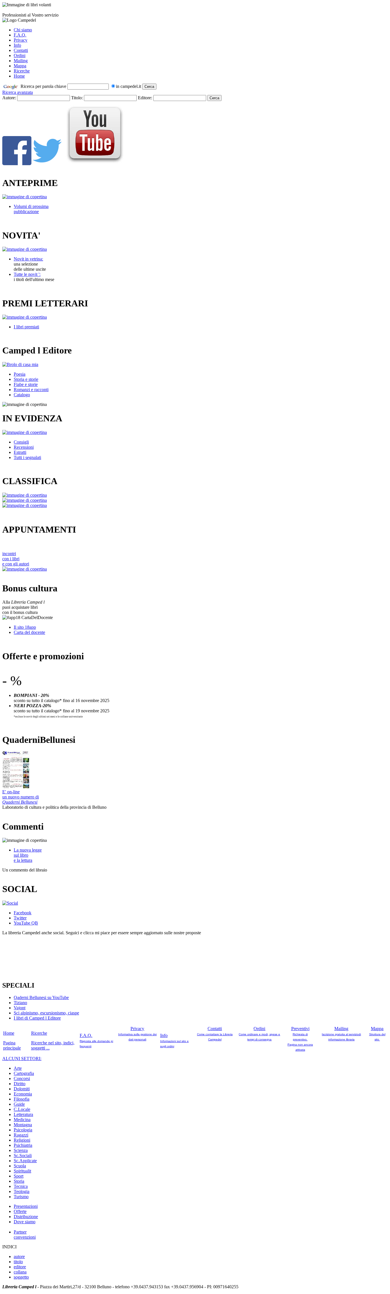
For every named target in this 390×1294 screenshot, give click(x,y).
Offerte (20, 1211)
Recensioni (24, 447)
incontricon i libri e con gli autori (15, 558)
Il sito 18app (25, 627)
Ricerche (22, 70)
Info (17, 45)
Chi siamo (23, 29)
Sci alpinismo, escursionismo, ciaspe (46, 1012)
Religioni (22, 1140)
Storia (19, 1181)
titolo (18, 1261)
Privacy (20, 40)
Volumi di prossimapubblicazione (31, 209)
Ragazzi (21, 1135)
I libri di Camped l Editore (37, 1018)
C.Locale (22, 1109)
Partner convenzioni (25, 1235)
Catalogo (22, 394)
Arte (18, 1068)
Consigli (21, 442)
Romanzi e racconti (31, 389)
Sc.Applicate (25, 1160)
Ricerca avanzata (17, 92)
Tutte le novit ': (27, 274)
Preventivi (300, 1028)
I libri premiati (26, 326)
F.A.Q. (20, 35)
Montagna (23, 1124)
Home (19, 76)
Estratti (20, 452)
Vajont (19, 1007)
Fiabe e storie (26, 384)
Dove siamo (24, 1221)
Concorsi (22, 1078)
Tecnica (21, 1186)
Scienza (21, 1150)
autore (19, 1256)
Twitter (20, 917)
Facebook (22, 912)
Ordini (19, 55)
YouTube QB (26, 923)
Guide (19, 1104)
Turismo (21, 1196)
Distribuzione (26, 1216)
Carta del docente (29, 632)
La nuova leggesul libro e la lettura (28, 855)
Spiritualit (22, 1170)
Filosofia (21, 1099)
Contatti (21, 50)
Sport (18, 1176)
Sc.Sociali (23, 1155)
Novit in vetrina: (28, 258)
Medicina (22, 1119)
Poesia (19, 374)
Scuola (20, 1165)
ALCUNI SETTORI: (21, 1058)
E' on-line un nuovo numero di (20, 796)
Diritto (19, 1083)
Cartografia (24, 1073)
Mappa (20, 65)
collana (20, 1271)
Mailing (21, 60)
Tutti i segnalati (27, 457)
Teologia (21, 1191)
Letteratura (23, 1114)
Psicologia (23, 1129)
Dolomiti (22, 1088)
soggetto (21, 1277)
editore (20, 1266)
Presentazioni (26, 1206)
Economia (23, 1093)
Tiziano (20, 1002)
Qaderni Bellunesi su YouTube (41, 997)
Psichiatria (23, 1145)
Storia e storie (26, 379)
